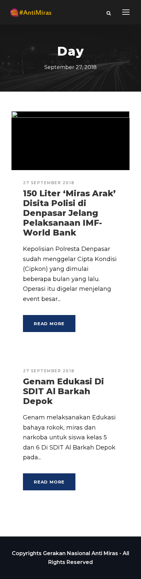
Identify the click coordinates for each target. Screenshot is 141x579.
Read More (49, 323)
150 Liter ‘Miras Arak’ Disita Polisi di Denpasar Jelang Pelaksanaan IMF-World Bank (69, 212)
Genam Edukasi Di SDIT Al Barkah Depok (63, 391)
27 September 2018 (49, 182)
